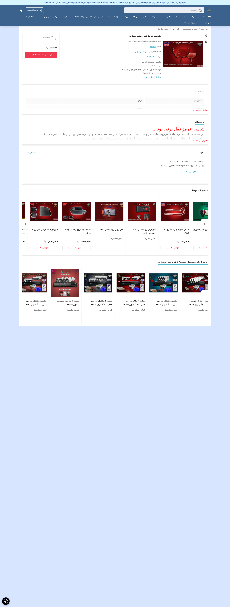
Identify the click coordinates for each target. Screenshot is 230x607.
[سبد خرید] (20, 10)
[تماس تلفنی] (6, 601)
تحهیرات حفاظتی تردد (190, 29)
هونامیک (204, 29)
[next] (25, 224)
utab (149, 57)
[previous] (204, 224)
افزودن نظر (31, 153)
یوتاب (153, 46)
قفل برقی (175, 29)
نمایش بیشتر (202, 110)
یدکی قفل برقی (162, 29)
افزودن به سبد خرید (39, 55)
